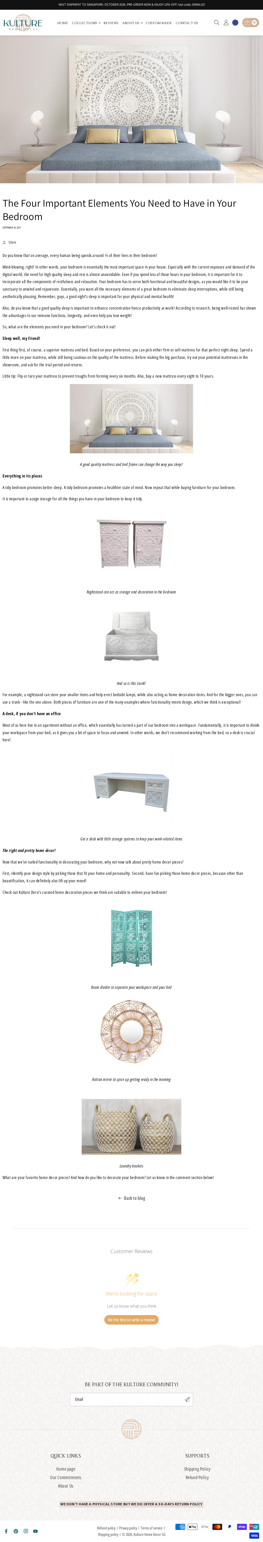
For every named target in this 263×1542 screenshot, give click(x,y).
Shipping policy (108, 1534)
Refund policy (106, 1527)
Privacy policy (128, 1527)
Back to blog (134, 1198)
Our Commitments (65, 1477)
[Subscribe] (187, 1399)
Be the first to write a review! (131, 1319)
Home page (65, 1469)
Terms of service (151, 1527)
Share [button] (12, 242)
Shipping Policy (197, 1469)
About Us (65, 1486)
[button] (86, 22)
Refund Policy (197, 1477)
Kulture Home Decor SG (149, 1534)
